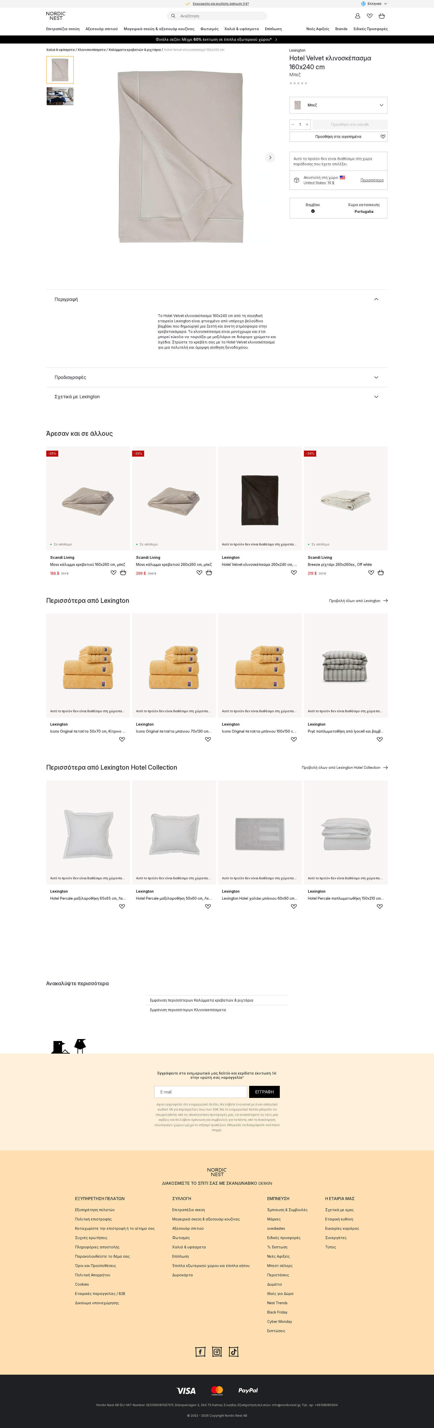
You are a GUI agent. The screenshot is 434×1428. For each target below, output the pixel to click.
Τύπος (330, 1247)
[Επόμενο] (270, 157)
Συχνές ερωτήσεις (91, 1238)
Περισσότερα (372, 180)
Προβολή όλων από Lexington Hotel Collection (341, 767)
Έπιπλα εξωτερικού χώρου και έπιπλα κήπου (211, 1265)
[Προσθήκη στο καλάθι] (123, 572)
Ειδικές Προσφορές (371, 29)
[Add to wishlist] (114, 572)
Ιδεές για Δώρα (280, 1293)
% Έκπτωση (277, 1247)
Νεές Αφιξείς (317, 29)
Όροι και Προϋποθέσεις (95, 1265)
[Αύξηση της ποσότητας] (307, 125)
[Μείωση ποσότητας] (292, 125)
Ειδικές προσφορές (284, 1238)
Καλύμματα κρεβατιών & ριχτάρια (135, 50)
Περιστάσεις (278, 1275)
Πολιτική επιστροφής (93, 1219)
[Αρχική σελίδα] (55, 16)
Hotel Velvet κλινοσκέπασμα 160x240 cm (194, 50)
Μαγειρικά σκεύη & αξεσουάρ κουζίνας (159, 29)
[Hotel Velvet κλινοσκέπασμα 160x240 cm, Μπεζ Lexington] (180, 156)
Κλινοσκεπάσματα (91, 50)
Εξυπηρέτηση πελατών (95, 1210)
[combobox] (374, 4)
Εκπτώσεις (276, 1331)
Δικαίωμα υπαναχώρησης (97, 1303)
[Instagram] (217, 1351)
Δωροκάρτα (182, 1275)
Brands (341, 29)
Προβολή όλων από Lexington (354, 601)
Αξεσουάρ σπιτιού (102, 29)
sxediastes (276, 1228)
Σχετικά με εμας (339, 1210)
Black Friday (277, 1312)
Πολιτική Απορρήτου (92, 1275)
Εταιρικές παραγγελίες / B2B (100, 1293)
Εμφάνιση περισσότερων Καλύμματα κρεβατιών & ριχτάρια (201, 1000)
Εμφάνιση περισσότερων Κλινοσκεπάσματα (188, 1010)
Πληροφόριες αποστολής (97, 1247)
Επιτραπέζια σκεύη (63, 29)
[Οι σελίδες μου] (358, 16)
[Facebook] (200, 1351)
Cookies (82, 1284)
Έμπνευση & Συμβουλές (287, 1210)
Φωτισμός (209, 29)
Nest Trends (277, 1303)
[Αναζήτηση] (173, 16)
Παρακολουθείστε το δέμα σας (102, 1256)
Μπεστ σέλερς (280, 1265)
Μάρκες (274, 1219)
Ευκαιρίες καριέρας (342, 1228)
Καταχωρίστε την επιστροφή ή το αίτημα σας (115, 1228)
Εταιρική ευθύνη (339, 1219)
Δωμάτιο (274, 1284)
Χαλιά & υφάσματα (242, 29)
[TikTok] (233, 1351)
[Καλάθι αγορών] (382, 16)
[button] (298, 83)
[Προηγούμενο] (91, 157)
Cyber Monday (279, 1321)
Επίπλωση (273, 29)
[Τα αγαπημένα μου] (370, 16)
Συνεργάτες (336, 1238)
